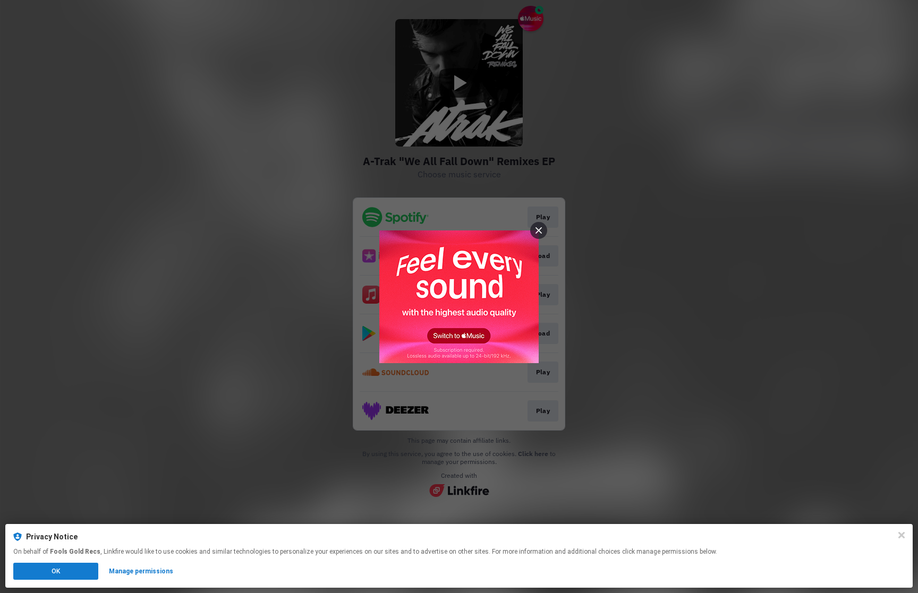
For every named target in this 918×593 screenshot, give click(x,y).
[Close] (901, 535)
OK (56, 571)
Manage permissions (141, 571)
